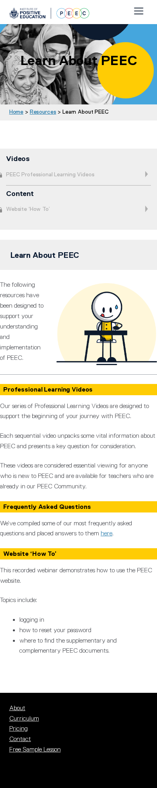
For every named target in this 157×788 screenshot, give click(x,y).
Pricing (18, 728)
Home (16, 111)
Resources (43, 111)
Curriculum (24, 718)
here (106, 533)
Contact (20, 739)
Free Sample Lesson (35, 749)
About (17, 708)
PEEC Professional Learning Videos (50, 174)
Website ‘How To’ (28, 209)
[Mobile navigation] (139, 9)
